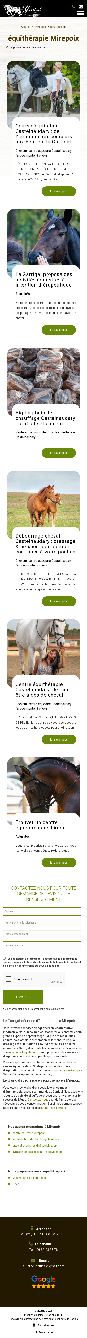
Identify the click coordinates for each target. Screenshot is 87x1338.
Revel (16, 1184)
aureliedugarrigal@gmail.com (83, 7)
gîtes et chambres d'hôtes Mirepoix (35, 1145)
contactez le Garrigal (67, 1070)
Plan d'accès (46, 1325)
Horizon (38, 1310)
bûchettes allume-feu (54, 1107)
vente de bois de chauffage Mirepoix (36, 1139)
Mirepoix (40, 26)
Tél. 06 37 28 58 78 (74, 6)
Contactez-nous (38, 1099)
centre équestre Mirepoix (29, 1133)
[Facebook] (36, 1332)
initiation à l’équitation (22, 1052)
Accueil (25, 26)
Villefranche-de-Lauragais (29, 1177)
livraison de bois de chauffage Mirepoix (37, 1151)
